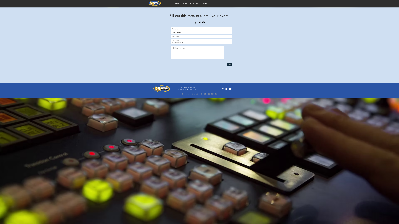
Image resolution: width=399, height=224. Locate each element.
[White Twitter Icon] (226, 88)
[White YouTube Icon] (230, 88)
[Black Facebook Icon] (195, 22)
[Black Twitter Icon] (199, 22)
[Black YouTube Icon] (203, 22)
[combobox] (201, 42)
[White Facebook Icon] (222, 88)
